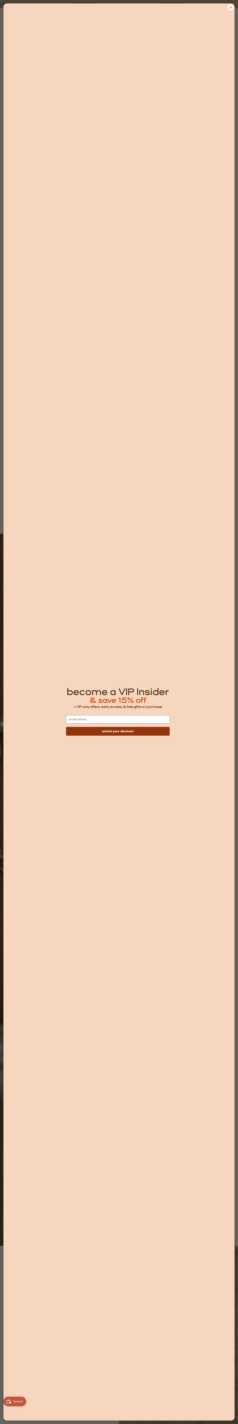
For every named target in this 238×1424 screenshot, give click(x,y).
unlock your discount (118, 731)
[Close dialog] (230, 7)
